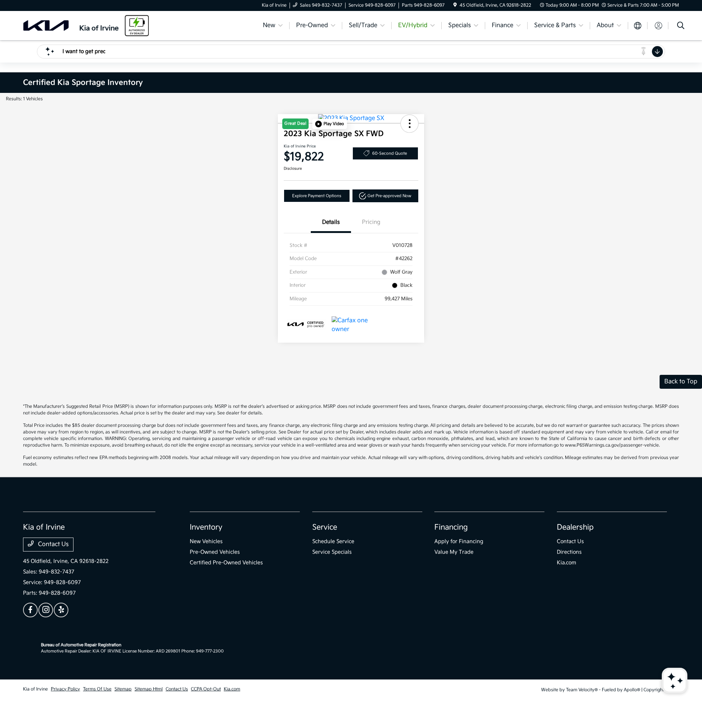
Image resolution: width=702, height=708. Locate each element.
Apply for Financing (458, 541)
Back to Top (680, 381)
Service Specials (332, 552)
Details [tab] (331, 222)
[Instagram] (45, 610)
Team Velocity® (582, 690)
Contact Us (53, 544)
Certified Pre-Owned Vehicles (226, 563)
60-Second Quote (389, 153)
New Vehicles (206, 541)
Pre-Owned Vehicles (215, 552)
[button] (329, 124)
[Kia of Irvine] (86, 25)
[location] (455, 5)
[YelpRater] (61, 610)
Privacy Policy (65, 689)
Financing (451, 527)
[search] (680, 26)
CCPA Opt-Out (206, 689)
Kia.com (566, 563)
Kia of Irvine (35, 689)
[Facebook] (30, 610)
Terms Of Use (97, 689)
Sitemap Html (149, 689)
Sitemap (123, 689)
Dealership (575, 527)
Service (324, 527)
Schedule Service (333, 541)
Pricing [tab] (371, 222)
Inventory (206, 527)
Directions (569, 552)
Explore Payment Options (316, 195)
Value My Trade (453, 552)
